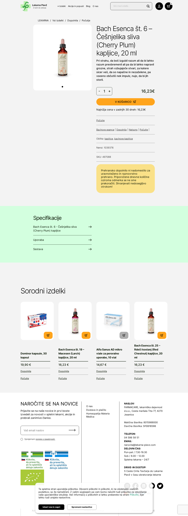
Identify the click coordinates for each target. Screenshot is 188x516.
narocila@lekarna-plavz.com (140, 444)
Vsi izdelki (58, 20)
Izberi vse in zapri (51, 507)
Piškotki (134, 494)
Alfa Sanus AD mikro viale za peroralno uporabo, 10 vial (109, 353)
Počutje (86, 20)
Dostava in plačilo (96, 409)
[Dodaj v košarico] (48, 335)
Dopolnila (72, 20)
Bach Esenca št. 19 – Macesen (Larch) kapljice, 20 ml (71, 353)
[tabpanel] (62, 57)
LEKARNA (43, 20)
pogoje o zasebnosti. (45, 439)
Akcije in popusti (76, 6)
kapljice (109, 138)
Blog (88, 6)
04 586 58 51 (131, 437)
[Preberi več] (37, 321)
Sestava (38, 249)
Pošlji (72, 430)
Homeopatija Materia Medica (98, 415)
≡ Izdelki (62, 6)
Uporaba (38, 239)
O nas (95, 6)
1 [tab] (62, 86)
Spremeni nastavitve (82, 507)
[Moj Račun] (159, 6)
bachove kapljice (123, 138)
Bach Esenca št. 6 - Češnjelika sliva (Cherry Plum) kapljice (55, 228)
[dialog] (94, 498)
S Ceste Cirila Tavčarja (136, 471)
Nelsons (133, 129)
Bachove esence (105, 129)
